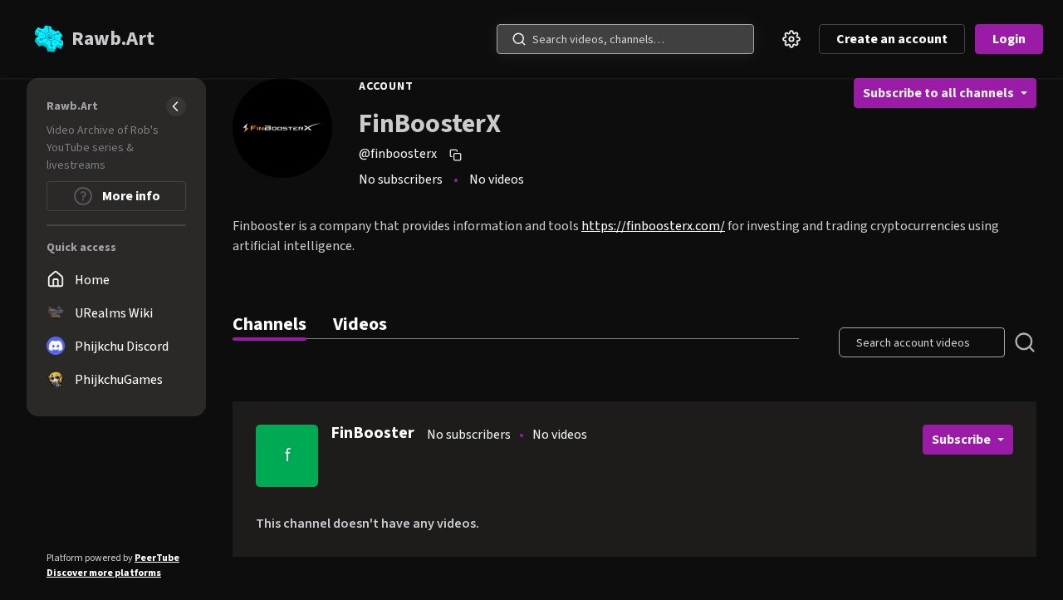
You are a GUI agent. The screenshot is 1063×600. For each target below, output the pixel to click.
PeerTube (157, 558)
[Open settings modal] (791, 39)
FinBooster (372, 433)
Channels (269, 324)
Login (1009, 39)
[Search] (519, 39)
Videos (360, 324)
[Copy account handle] (457, 155)
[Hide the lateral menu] (176, 106)
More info (130, 196)
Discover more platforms (104, 573)
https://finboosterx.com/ (653, 226)
